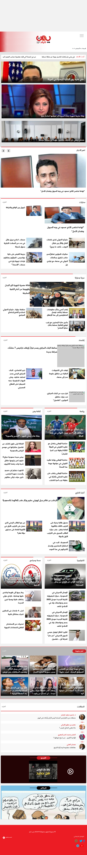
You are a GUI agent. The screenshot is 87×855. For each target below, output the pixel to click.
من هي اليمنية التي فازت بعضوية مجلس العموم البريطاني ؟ (35, 57)
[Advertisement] (43, 16)
